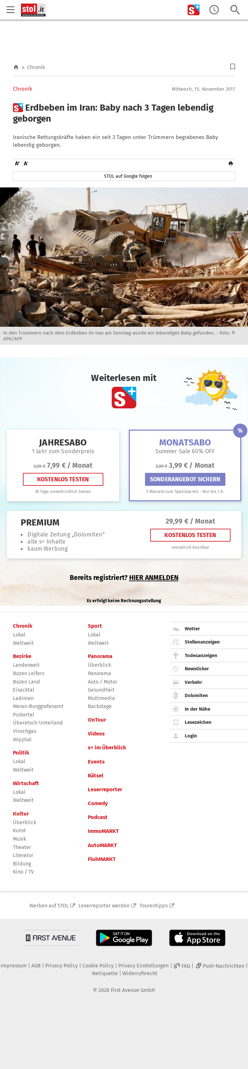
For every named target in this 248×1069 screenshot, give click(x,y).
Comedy (98, 803)
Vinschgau (24, 731)
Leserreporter (105, 789)
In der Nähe (197, 709)
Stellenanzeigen (202, 642)
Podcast (98, 817)
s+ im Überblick (107, 747)
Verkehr (193, 682)
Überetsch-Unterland (38, 723)
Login (191, 736)
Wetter (192, 629)
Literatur (23, 855)
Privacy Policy (61, 966)
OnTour (97, 720)
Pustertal (23, 715)
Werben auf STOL (49, 906)
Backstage (100, 706)
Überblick (24, 822)
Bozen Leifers (28, 673)
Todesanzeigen (201, 655)
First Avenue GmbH (133, 990)
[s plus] (194, 9)
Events (96, 762)
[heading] (124, 113)
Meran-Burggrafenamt (38, 706)
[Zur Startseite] (16, 67)
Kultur (21, 814)
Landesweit (26, 665)
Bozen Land (26, 682)
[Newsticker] (214, 9)
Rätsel (95, 776)
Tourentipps (154, 906)
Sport (95, 626)
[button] (232, 67)
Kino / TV (23, 872)
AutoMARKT (102, 845)
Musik (19, 839)
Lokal (19, 635)
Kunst (19, 830)
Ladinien (23, 698)
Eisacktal (23, 690)
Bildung (22, 864)
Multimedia (101, 698)
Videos (96, 734)
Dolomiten (196, 695)
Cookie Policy (98, 966)
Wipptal (22, 739)
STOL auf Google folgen (128, 176)
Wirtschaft (26, 783)
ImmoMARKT (103, 831)
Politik (21, 753)
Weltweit (23, 643)
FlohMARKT (102, 859)
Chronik (36, 67)
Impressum (14, 966)
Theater (22, 847)
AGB (36, 966)
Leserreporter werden (103, 906)
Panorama (100, 656)
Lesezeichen (198, 722)
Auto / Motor (102, 682)
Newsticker (197, 669)
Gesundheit (101, 690)
